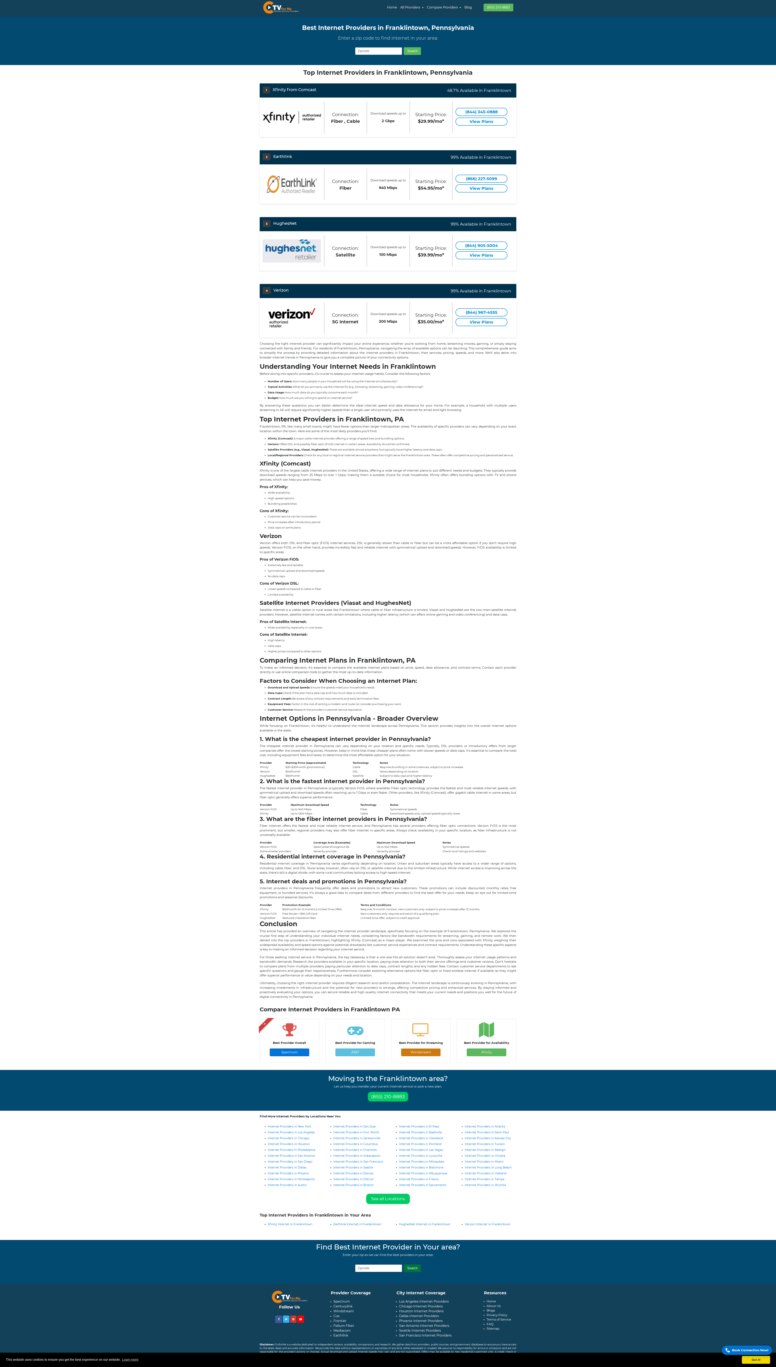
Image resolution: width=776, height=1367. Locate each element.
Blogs (491, 1310)
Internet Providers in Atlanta (485, 1126)
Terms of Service (499, 1319)
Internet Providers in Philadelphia (291, 1150)
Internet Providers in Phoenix (288, 1173)
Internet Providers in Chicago (288, 1138)
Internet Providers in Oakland (485, 1173)
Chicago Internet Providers (421, 1306)
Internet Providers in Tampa (484, 1179)
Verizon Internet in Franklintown (487, 1224)
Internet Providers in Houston (289, 1144)
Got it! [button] (756, 1359)
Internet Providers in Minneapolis (291, 1179)
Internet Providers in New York (289, 1126)
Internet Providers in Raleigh (485, 1150)
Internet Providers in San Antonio (291, 1156)
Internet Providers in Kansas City (488, 1138)
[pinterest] (293, 1319)
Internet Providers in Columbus (355, 1144)
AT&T (355, 1052)
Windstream (421, 1052)
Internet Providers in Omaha (485, 1156)
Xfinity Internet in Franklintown (290, 1224)
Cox (336, 1316)
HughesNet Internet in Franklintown (424, 1224)
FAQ (490, 1324)
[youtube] (300, 1319)
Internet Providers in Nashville (420, 1132)
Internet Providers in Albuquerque (423, 1173)
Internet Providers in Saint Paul (487, 1132)
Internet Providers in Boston (353, 1185)
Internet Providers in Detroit (353, 1179)
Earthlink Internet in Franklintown (357, 1224)
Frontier (339, 1321)
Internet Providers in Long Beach (488, 1167)
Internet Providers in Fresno (419, 1179)
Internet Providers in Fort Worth (356, 1132)
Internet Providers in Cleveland (421, 1138)
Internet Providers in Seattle (353, 1167)
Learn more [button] (130, 1359)
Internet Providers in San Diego (290, 1161)
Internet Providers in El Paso (419, 1126)
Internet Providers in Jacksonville (356, 1138)
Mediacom (342, 1330)
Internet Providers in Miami (484, 1161)
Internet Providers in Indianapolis (356, 1156)
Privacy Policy (497, 1315)
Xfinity (486, 1052)
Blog (468, 7)
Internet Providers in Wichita (485, 1185)
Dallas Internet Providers (419, 1316)
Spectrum (289, 1052)
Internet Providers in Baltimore (421, 1167)
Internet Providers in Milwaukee (421, 1161)
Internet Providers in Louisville (420, 1156)
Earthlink (340, 1335)
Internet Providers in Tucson (485, 1144)
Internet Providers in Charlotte (355, 1150)
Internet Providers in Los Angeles (291, 1132)
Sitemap (493, 1328)
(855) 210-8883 (498, 7)
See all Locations (388, 1198)
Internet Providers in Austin (287, 1185)
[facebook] (278, 1319)
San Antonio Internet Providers (424, 1326)
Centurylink (343, 1306)
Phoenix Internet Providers (421, 1321)
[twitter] (286, 1319)
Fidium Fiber (343, 1326)
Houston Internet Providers (421, 1311)
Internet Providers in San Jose (354, 1126)
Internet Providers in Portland (420, 1144)
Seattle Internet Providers (420, 1330)
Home (392, 7)
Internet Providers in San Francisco (358, 1161)
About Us (494, 1306)
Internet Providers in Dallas (287, 1167)
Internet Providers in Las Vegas (421, 1150)
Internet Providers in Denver (353, 1173)
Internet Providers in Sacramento (422, 1185)
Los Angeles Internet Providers (424, 1301)
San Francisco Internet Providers (425, 1335)
